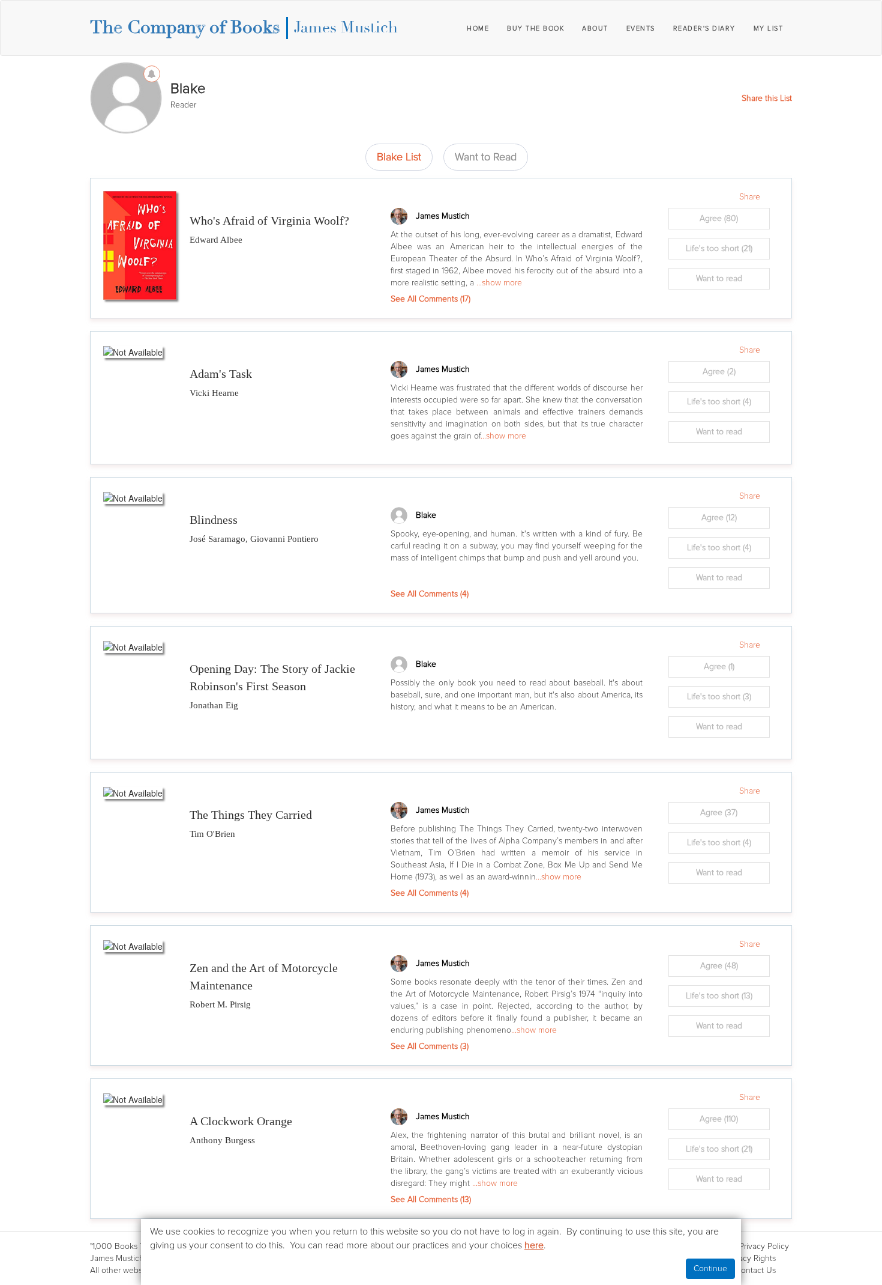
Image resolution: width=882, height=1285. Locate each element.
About (595, 28)
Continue (710, 1268)
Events (640, 28)
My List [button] (769, 28)
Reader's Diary (704, 28)
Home (478, 28)
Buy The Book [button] (535, 28)
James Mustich (346, 27)
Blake (426, 515)
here (534, 1245)
